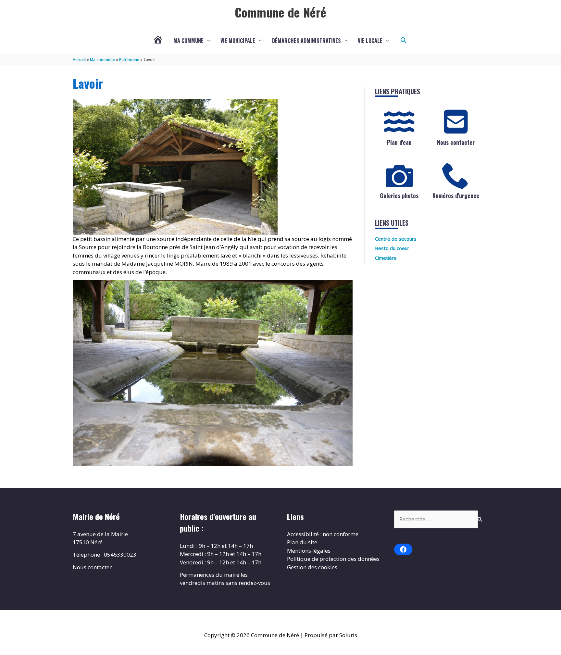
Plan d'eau (399, 142)
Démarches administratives (306, 40)
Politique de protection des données (333, 558)
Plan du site (302, 542)
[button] (404, 40)
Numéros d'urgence (455, 195)
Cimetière (386, 258)
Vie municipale (237, 40)
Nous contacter (456, 142)
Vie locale (370, 40)
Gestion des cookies (312, 567)
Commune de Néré (280, 12)
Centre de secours (396, 238)
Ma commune (188, 40)
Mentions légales (308, 550)
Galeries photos (399, 195)
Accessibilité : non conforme (322, 534)
